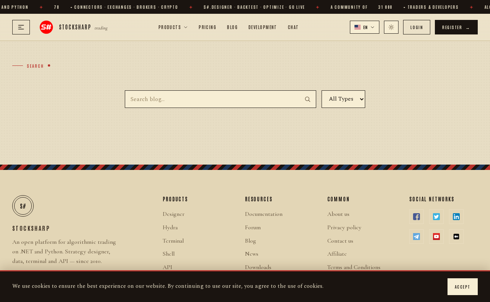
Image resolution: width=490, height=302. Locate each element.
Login (416, 27)
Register (456, 27)
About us (338, 214)
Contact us (340, 240)
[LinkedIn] (456, 216)
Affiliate (337, 253)
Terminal (173, 240)
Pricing (207, 27)
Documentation (264, 214)
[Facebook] (416, 216)
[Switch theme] (391, 27)
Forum (253, 227)
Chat (293, 27)
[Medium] (456, 236)
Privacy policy (344, 227)
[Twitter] (436, 216)
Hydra (170, 227)
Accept (462, 286)
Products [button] (169, 27)
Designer (174, 214)
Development (262, 27)
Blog (232, 27)
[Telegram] (416, 236)
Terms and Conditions (354, 267)
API (167, 267)
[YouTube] (436, 236)
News (251, 253)
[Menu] (21, 27)
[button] (365, 27)
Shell (169, 253)
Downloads (258, 267)
